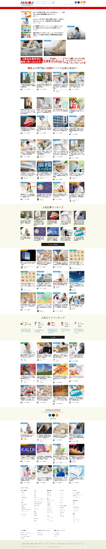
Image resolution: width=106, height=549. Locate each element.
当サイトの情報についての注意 (70, 543)
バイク (35, 522)
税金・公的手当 (36, 505)
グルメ (77, 8)
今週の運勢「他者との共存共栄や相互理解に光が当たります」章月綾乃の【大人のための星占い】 (52, 331)
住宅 (29, 8)
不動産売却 (23, 507)
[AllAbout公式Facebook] (76, 2)
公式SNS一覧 (77, 4)
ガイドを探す (83, 4)
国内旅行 (35, 515)
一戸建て (22, 492)
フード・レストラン (50, 517)
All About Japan (40, 534)
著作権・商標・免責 (61, 543)
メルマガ (71, 4)
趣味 (69, 8)
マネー (32, 8)
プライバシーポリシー (46, 543)
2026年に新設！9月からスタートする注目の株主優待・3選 (65, 330)
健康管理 (48, 492)
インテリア (23, 499)
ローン (35, 507)
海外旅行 (35, 513)
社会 (61, 514)
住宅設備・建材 (23, 497)
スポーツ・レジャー (76, 520)
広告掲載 (35, 543)
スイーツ (48, 519)
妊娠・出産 (49, 509)
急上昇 (24, 8)
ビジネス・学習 (56, 8)
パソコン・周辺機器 (76, 492)
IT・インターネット (76, 497)
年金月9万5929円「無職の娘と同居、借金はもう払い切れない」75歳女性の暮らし (26, 331)
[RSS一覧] (81, 2)
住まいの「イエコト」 (25, 511)
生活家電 (48, 505)
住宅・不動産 (23, 490)
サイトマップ (66, 4)
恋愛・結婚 (50, 8)
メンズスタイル (62, 8)
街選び (22, 502)
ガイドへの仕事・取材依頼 (25, 536)
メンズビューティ (76, 510)
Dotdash (83, 546)
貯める (35, 492)
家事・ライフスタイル (51, 500)
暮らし (47, 8)
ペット (74, 522)
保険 (35, 495)
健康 (35, 8)
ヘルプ (83, 543)
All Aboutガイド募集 (24, 534)
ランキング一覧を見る (53, 244)
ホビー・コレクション (76, 519)
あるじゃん (36, 508)
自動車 (35, 520)
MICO (61, 502)
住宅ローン (36, 497)
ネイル (61, 499)
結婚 (74, 504)
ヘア (61, 495)
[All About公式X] (79, 2)
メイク (61, 492)
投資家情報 (31, 543)
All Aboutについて (54, 543)
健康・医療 (49, 490)
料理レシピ (49, 502)
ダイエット (62, 500)
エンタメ (74, 515)
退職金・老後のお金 (37, 503)
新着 (27, 8)
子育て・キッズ (49, 512)
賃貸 (22, 500)
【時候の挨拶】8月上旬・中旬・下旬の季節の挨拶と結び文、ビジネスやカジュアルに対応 (79, 331)
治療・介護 (49, 495)
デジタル (43, 8)
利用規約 (39, 543)
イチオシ (55, 536)
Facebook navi (56, 534)
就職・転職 (62, 507)
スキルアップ (62, 509)
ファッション (73, 8)
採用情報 (27, 543)
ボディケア (62, 497)
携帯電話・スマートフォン (77, 495)
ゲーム (74, 517)
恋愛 (74, 502)
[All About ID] (84, 2)
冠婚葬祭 (48, 504)
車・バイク (81, 8)
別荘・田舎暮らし (24, 504)
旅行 (66, 8)
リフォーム (23, 495)
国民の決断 (22, 538)
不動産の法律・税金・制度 (25, 509)
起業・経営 (62, 512)
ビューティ (39, 8)
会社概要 (23, 543)
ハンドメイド (49, 507)
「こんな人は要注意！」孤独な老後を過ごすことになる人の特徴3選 (39, 330)
